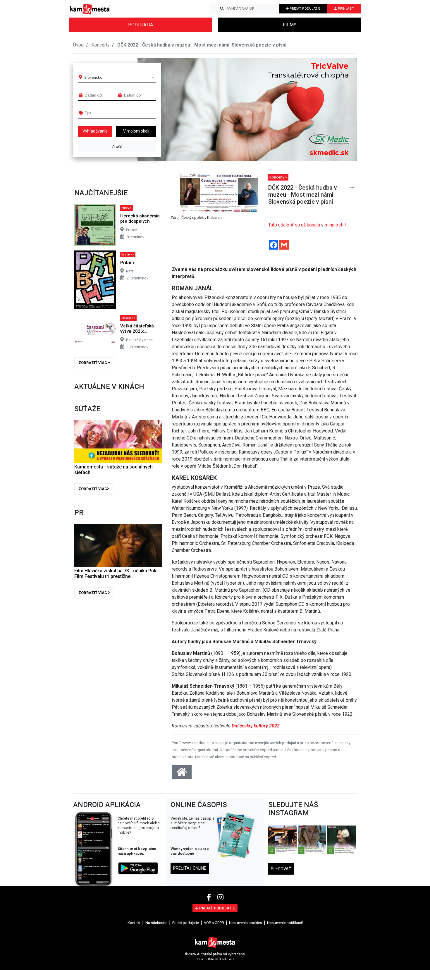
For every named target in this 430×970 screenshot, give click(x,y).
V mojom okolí (136, 131)
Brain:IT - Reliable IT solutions (215, 958)
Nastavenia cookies (245, 923)
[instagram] (220, 897)
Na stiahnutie (156, 923)
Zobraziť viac (93, 362)
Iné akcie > (128, 318)
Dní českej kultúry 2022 (256, 726)
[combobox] (119, 77)
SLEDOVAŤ (281, 868)
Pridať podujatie (185, 923)
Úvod (78, 45)
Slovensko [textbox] (93, 77)
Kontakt (134, 923)
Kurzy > (126, 208)
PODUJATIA (140, 25)
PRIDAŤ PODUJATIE (304, 9)
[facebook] (210, 897)
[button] (340, 109)
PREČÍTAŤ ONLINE (189, 868)
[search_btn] (222, 9)
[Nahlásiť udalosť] (352, 187)
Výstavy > (127, 254)
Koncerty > (278, 177)
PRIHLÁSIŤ (345, 9)
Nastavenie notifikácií (285, 923)
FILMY (289, 25)
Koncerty (101, 45)
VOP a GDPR (214, 923)
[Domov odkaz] (182, 774)
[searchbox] (107, 112)
